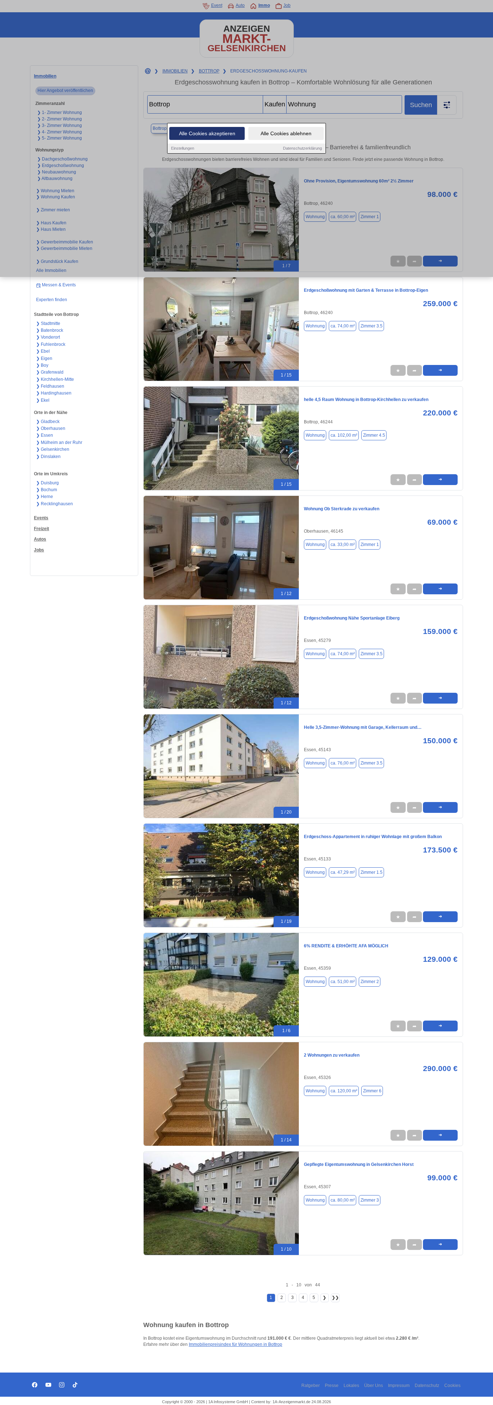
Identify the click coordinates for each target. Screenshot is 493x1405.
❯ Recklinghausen (54, 503)
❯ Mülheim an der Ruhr (59, 442)
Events (41, 517)
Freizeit (41, 528)
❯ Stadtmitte (48, 323)
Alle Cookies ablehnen (286, 133)
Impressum (399, 1385)
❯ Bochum (46, 489)
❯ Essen (44, 435)
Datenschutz (427, 1385)
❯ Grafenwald (50, 372)
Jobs (39, 549)
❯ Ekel (42, 400)
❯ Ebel (43, 351)
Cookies (452, 1385)
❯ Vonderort (48, 337)
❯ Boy (42, 365)
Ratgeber (310, 1385)
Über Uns (373, 1385)
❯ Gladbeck (48, 421)
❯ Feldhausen (50, 386)
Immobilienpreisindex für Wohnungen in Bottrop (235, 1344)
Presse (332, 1385)
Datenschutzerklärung (302, 148)
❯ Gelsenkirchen (52, 449)
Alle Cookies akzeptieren (207, 133)
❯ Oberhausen (50, 428)
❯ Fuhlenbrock (50, 344)
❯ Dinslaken (48, 456)
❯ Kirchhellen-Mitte (55, 379)
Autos (40, 539)
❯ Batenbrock (49, 330)
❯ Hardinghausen (53, 393)
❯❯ (335, 1297)
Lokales (351, 1385)
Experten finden (51, 299)
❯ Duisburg (47, 482)
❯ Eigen (44, 358)
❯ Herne (44, 496)
